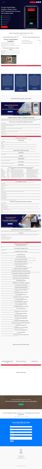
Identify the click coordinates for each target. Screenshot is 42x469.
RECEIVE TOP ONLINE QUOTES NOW (21, 136)
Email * (11, 428)
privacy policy (29, 26)
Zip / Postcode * (12, 433)
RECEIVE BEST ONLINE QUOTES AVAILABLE (21, 65)
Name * (11, 425)
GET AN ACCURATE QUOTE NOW (21, 242)
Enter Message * (12, 436)
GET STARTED (21, 404)
